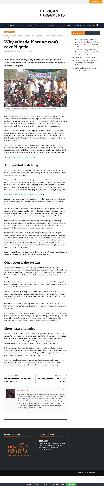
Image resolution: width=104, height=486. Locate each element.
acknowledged (12, 175)
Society (59, 25)
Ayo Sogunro (11, 51)
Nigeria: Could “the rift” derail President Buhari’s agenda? (24, 194)
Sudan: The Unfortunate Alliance (86, 57)
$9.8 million (38, 133)
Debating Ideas (11, 25)
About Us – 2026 (89, 25)
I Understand (71, 484)
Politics (40, 25)
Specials (78, 25)
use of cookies (60, 484)
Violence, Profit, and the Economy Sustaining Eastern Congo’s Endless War (87, 62)
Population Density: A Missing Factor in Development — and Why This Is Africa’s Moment (87, 51)
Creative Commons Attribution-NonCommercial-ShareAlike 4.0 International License (51, 447)
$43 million (32, 138)
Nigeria (7, 32)
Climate (31, 25)
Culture (68, 25)
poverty (7, 341)
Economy (50, 25)
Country (23, 25)
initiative (48, 119)
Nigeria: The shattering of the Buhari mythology (21, 157)
